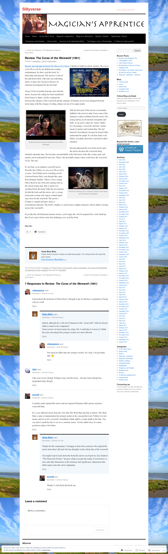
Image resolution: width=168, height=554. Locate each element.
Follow (121, 114)
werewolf (44, 270)
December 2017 (124, 212)
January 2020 (123, 179)
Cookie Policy (46, 550)
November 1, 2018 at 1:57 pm (42, 293)
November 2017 (124, 214)
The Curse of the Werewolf (97, 268)
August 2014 (123, 285)
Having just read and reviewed (47, 66)
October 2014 (123, 280)
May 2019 (122, 186)
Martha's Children (124, 361)
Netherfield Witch (124, 363)
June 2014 (122, 290)
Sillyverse (31, 9)
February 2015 (123, 271)
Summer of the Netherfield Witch (72, 41)
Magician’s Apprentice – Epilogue (129, 75)
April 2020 (122, 171)
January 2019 (123, 188)
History (121, 354)
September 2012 (124, 339)
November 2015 (124, 249)
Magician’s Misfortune (84, 36)
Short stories (52, 41)
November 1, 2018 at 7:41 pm (52, 440)
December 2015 (124, 247)
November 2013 (124, 306)
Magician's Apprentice (126, 356)
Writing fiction (123, 380)
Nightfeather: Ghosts (119, 36)
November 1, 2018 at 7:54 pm (57, 480)
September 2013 (124, 311)
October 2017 (123, 216)
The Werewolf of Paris (33, 270)
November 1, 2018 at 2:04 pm (52, 317)
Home (27, 36)
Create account (123, 82)
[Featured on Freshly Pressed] (130, 153)
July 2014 (122, 287)
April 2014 (122, 294)
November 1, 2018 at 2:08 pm (57, 347)
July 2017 (122, 219)
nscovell (35, 394)
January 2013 (123, 330)
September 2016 (124, 238)
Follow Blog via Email (126, 96)
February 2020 (123, 176)
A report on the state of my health (96, 50)
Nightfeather (123, 365)
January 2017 (123, 228)
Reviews (46, 268)
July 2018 (122, 197)
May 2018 (122, 202)
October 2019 (123, 183)
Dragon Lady (123, 351)
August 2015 (123, 257)
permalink (62, 270)
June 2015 (122, 261)
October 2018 (123, 193)
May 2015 (122, 264)
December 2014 (124, 276)
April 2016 (122, 240)
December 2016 (124, 231)
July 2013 (122, 316)
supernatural (82, 268)
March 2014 (123, 297)
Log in (121, 84)
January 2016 (123, 245)
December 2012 (124, 332)
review (75, 268)
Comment (100, 530)
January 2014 (123, 302)
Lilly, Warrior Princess (126, 63)
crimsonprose (38, 290)
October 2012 (123, 337)
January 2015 (123, 273)
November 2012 (124, 335)
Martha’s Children (102, 36)
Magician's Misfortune (126, 358)
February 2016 (123, 242)
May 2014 (122, 292)
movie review (67, 268)
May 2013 (122, 320)
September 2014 (124, 283)
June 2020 (122, 167)
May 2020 (122, 169)
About (34, 36)
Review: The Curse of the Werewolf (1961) (52, 58)
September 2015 (124, 254)
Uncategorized (123, 377)
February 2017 (123, 226)
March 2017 (123, 223)
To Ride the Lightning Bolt (124, 41)
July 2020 (122, 164)
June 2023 (122, 160)
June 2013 (122, 318)
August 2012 (123, 342)
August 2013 (123, 313)
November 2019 (124, 181)
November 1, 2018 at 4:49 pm (42, 398)
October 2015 (123, 252)
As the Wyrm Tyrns (46, 36)
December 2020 (124, 162)
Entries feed (122, 86)
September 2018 (124, 195)
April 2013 (122, 323)
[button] (89, 82)
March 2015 (123, 268)
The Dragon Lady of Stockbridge (99, 41)
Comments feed (124, 89)
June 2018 (122, 200)
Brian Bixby (52, 61)
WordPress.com (124, 91)
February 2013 (123, 328)
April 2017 (122, 221)
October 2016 (123, 235)
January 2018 (123, 209)
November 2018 (124, 190)
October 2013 (123, 309)
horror (60, 268)
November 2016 (124, 233)
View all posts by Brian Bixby (53, 259)
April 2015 (122, 266)
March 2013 (123, 325)
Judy (34, 369)
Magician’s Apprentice (65, 36)
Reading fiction (123, 370)
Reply (34, 306)
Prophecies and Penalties (35, 41)
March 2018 (123, 205)
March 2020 (123, 174)
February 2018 (123, 207)
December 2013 (124, 304)
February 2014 (123, 299)
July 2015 (122, 259)
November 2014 (124, 278)
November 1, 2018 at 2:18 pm (42, 372)
